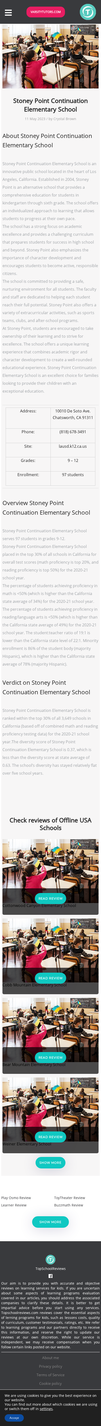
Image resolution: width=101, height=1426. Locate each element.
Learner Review (13, 1205)
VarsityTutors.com (46, 12)
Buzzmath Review (68, 1205)
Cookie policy (50, 1383)
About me (50, 1357)
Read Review (50, 898)
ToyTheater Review (69, 1197)
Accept (14, 1418)
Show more (50, 1163)
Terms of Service (50, 1374)
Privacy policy (50, 1366)
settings (46, 1409)
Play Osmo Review (16, 1197)
